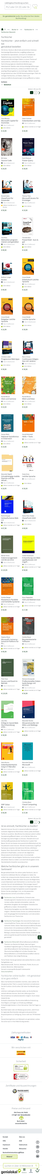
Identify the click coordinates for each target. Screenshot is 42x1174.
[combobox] (18, 1165)
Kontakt (5, 1137)
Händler (5, 1149)
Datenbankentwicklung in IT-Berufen (9, 765)
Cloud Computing (29, 804)
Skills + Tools (27, 436)
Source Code (6, 160)
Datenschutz (23, 1145)
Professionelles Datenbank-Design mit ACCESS (31, 683)
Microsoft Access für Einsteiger (30, 199)
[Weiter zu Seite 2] (39, 92)
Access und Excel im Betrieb (9, 682)
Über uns (22, 1137)
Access (4, 279)
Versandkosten (25, 1115)
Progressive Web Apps (10, 359)
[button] (24, 1171)
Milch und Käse (28, 398)
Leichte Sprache (28, 319)
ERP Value (5, 804)
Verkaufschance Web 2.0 (9, 519)
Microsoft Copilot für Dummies (9, 121)
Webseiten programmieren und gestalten (10, 240)
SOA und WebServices (31, 599)
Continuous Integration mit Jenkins (30, 360)
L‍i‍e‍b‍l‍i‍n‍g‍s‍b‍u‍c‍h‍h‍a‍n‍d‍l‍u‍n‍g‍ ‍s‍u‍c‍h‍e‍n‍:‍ (17, 3)
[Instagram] (37, 1152)
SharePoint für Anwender (7, 199)
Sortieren (4, 82)
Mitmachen (22, 1149)
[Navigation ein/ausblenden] (31, 1171)
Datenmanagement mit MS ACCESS (9, 558)
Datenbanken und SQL (31, 120)
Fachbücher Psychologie (12, 921)
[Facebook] (37, 1142)
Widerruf (9, 1157)
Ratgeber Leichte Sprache (8, 320)
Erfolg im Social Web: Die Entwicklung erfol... (9, 725)
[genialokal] (11, 1171)
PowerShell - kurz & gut (30, 240)
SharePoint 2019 (29, 518)
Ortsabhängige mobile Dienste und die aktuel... (10, 478)
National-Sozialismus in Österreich (10, 437)
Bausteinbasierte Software (29, 640)
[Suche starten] (36, 1165)
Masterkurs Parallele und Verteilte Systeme (10, 600)
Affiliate (21, 1152)
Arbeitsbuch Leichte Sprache (30, 280)
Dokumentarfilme (7, 972)
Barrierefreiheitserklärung (10, 1152)
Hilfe (4, 1141)
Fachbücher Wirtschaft (11, 942)
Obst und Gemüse (8, 398)
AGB (20, 1141)
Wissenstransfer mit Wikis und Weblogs (30, 724)
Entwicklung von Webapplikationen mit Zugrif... (31, 559)
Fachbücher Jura (9, 897)
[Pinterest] (37, 1147)
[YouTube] (37, 1156)
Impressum (6, 1145)
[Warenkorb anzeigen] (37, 1172)
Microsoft (26, 764)
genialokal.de (10, 16)
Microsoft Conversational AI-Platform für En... (10, 641)
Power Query (27, 160)
